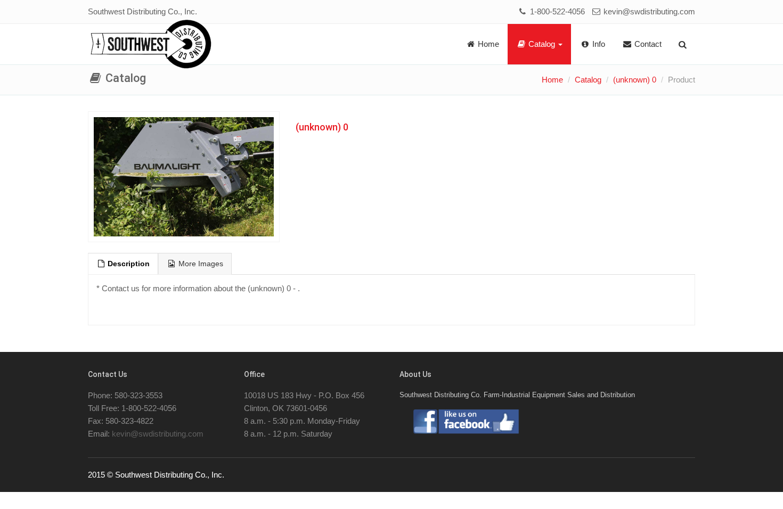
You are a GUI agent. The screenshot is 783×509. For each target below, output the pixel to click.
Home (487, 43)
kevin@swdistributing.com (648, 11)
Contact (647, 43)
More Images (199, 264)
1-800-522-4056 (556, 11)
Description (127, 264)
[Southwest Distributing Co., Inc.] (151, 44)
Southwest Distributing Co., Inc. (142, 11)
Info (597, 43)
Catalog (541, 43)
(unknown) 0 (634, 79)
